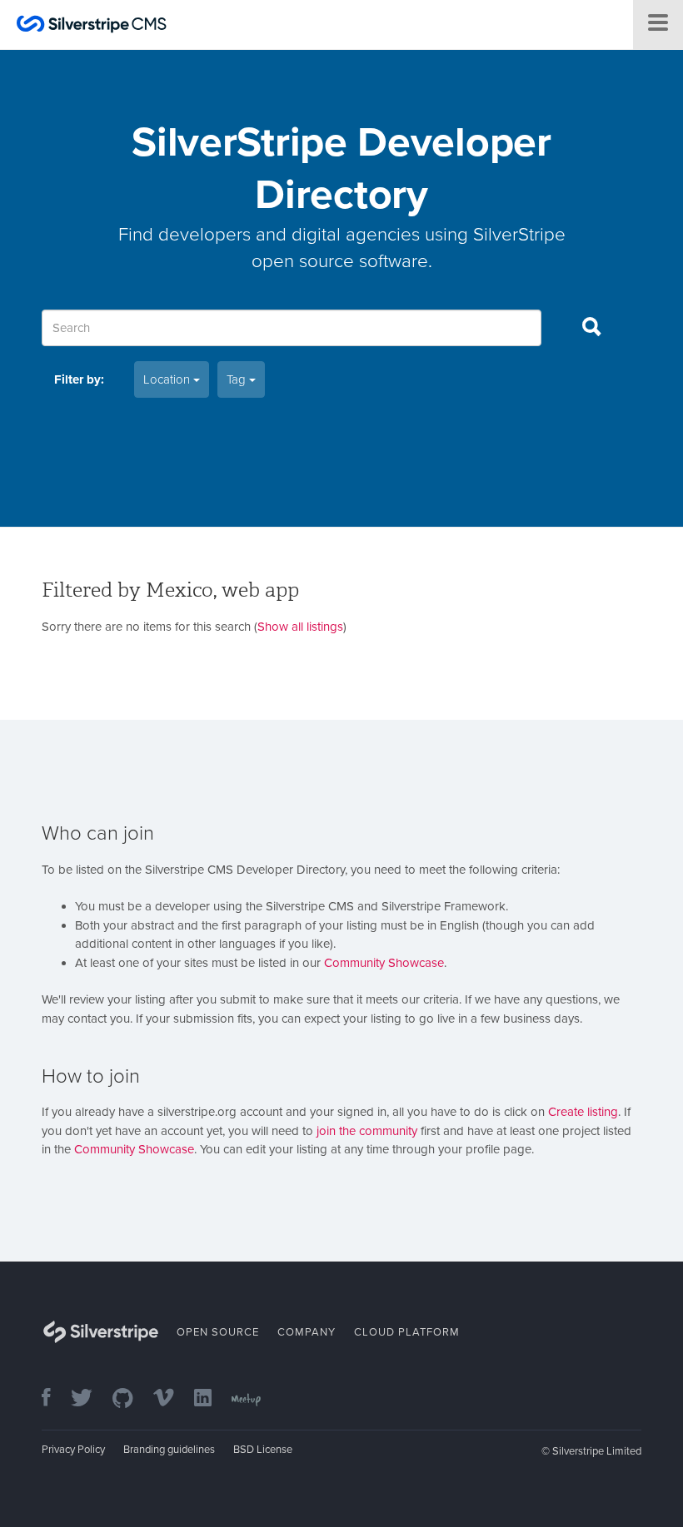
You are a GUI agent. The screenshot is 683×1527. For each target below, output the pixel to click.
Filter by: (79, 379)
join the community (367, 1130)
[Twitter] (90, 1399)
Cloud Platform (407, 1332)
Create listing (583, 1111)
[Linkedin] (211, 1399)
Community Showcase (384, 962)
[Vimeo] (172, 1399)
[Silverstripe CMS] (92, 26)
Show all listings (300, 626)
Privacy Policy (73, 1449)
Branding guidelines (169, 1449)
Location (168, 379)
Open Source (218, 1332)
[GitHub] (131, 1399)
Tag (238, 379)
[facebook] (54, 1399)
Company (306, 1332)
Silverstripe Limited (596, 1451)
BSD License (262, 1449)
